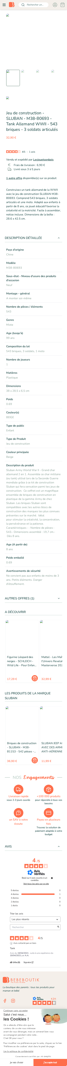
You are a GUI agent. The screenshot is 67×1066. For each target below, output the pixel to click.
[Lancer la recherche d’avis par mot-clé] (58, 927)
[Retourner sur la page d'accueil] (11, 5)
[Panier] (62, 4)
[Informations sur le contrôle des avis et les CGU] (52, 878)
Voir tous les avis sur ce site (36, 883)
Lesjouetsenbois (43, 160)
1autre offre (14, 178)
